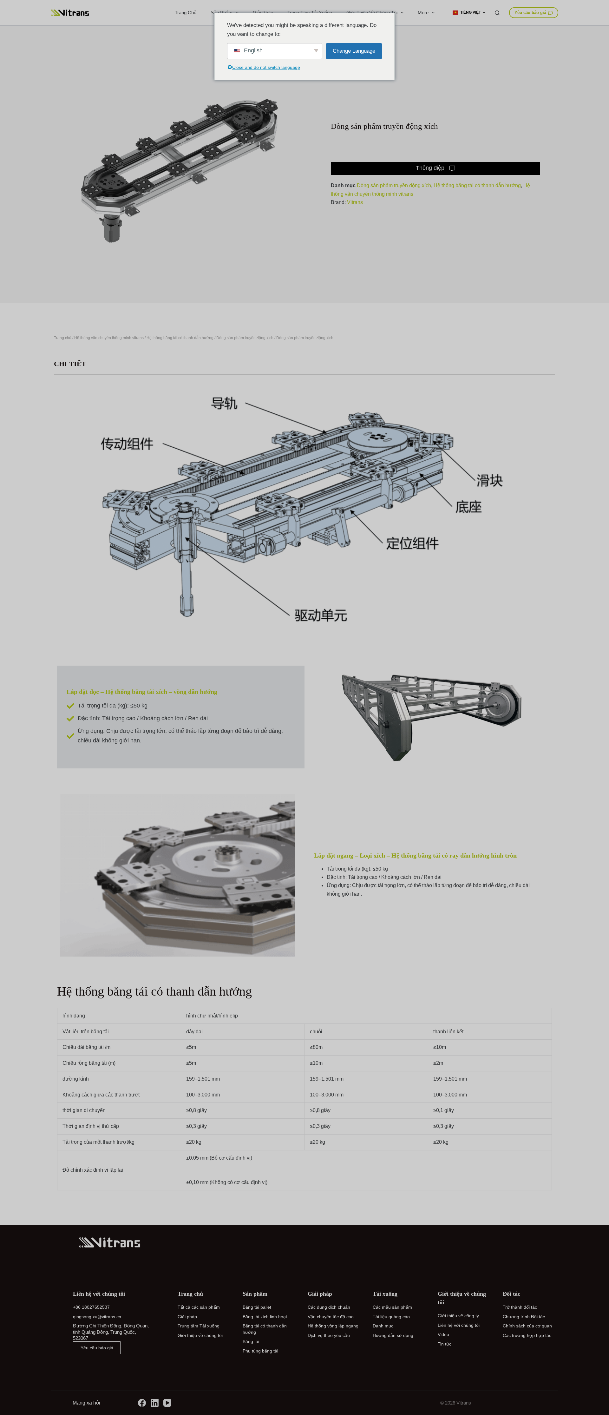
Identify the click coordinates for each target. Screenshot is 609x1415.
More (423, 12)
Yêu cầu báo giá (530, 12)
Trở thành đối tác (520, 1307)
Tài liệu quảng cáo (391, 1316)
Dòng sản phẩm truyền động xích (394, 185)
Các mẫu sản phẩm (392, 1307)
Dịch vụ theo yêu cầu (329, 1335)
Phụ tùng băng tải (260, 1350)
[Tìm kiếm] (497, 12)
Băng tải (251, 1341)
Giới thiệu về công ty (458, 1315)
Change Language (354, 51)
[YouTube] (167, 1403)
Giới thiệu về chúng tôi (200, 1335)
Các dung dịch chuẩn (329, 1307)
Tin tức (444, 1343)
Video (443, 1334)
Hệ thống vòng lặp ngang (333, 1325)
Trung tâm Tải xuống (198, 1325)
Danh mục (383, 1325)
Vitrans (355, 202)
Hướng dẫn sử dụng (393, 1335)
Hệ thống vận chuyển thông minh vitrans (109, 338)
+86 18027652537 (91, 1307)
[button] (469, 13)
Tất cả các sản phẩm (199, 1307)
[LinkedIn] (155, 1403)
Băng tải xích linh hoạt (265, 1316)
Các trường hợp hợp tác (527, 1335)
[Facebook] (142, 1403)
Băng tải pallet (257, 1307)
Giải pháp (187, 1316)
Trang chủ (185, 12)
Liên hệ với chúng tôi (459, 1325)
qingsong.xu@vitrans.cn (97, 1316)
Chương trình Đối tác (524, 1316)
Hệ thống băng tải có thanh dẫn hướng (477, 185)
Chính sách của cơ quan (527, 1325)
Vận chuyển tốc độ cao (331, 1316)
